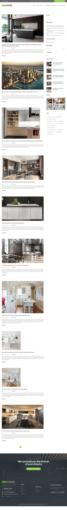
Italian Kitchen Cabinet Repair (51, 125)
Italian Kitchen (61, 123)
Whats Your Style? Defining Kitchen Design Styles (14, 389)
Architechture (49, 116)
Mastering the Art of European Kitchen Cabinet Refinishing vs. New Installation (22, 141)
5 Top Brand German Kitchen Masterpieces (13, 223)
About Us (37, 5)
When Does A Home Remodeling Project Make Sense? (16, 431)
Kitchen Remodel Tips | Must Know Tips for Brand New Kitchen (18, 352)
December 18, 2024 (6, 93)
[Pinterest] (7, 496)
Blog (58, 5)
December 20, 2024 (6, 225)
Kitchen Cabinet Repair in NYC (51, 129)
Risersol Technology (44, 504)
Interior (56, 123)
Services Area (53, 5)
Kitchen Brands (47, 5)
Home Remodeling (50, 123)
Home (34, 5)
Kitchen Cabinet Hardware (51, 127)
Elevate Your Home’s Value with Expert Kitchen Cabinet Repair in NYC (20, 91)
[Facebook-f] (4, 496)
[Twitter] (2, 496)
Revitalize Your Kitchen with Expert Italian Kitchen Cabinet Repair (18, 182)
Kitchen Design (60, 129)
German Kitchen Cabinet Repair (52, 121)
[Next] (25, 447)
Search (48, 15)
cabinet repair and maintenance (58, 116)
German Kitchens (61, 121)
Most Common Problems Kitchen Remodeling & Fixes (16, 315)
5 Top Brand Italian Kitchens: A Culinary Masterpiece (15, 265)
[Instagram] (6, 496)
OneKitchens (13, 93)
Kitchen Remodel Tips (50, 134)
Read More (4, 55)
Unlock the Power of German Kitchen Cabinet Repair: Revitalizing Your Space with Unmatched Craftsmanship (22, 45)
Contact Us (63, 5)
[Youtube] (9, 496)
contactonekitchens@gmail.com (9, 492)
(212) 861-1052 (8, 488)
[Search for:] (55, 48)
